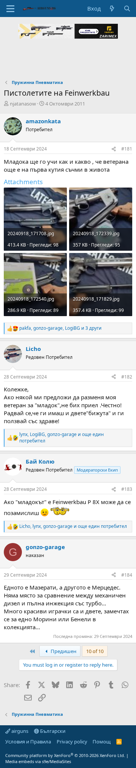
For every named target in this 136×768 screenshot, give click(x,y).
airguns (19, 731)
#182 (126, 377)
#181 (126, 149)
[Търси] (127, 9)
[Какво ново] (112, 9)
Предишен (62, 651)
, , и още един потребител (61, 437)
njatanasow (23, 103)
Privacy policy (72, 741)
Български (52, 731)
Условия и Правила (28, 741)
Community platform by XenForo (65, 755)
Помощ (102, 741)
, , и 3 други (60, 328)
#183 (126, 489)
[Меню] (10, 8)
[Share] (114, 149)
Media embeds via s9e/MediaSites (38, 761)
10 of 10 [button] (95, 651)
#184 (126, 575)
